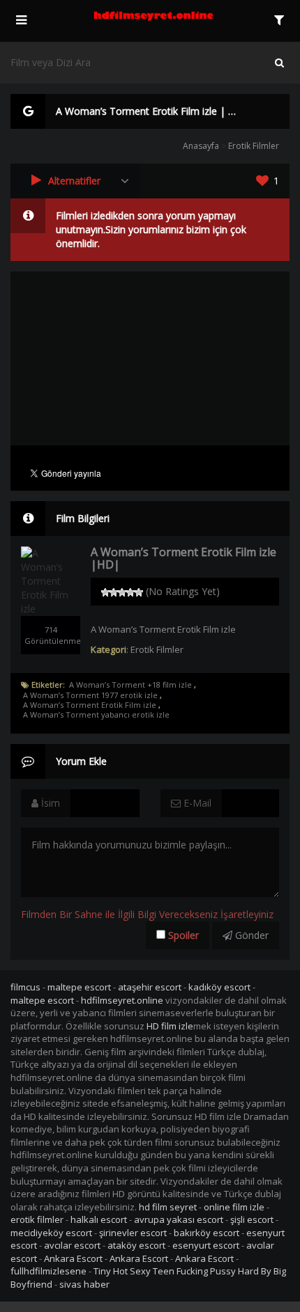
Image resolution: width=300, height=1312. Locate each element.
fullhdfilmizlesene (48, 1271)
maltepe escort (79, 987)
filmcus (25, 987)
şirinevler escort (133, 1232)
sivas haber (84, 1284)
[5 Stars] (139, 592)
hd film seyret (168, 1207)
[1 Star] (105, 592)
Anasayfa (201, 146)
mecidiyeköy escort (51, 1232)
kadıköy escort (219, 987)
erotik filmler (36, 1219)
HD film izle (170, 1026)
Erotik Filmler (253, 146)
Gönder (250, 935)
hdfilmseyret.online (122, 1000)
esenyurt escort (205, 1245)
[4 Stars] (130, 592)
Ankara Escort (73, 1258)
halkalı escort (98, 1219)
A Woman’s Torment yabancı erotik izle (96, 715)
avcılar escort (72, 1245)
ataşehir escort (149, 987)
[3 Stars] (122, 592)
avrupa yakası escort (178, 1219)
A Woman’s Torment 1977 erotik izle (90, 695)
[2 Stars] (114, 592)
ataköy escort (136, 1245)
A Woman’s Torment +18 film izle (130, 685)
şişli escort (251, 1219)
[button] (75, 181)
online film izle (234, 1207)
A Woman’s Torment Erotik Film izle (89, 705)
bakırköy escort (206, 1232)
